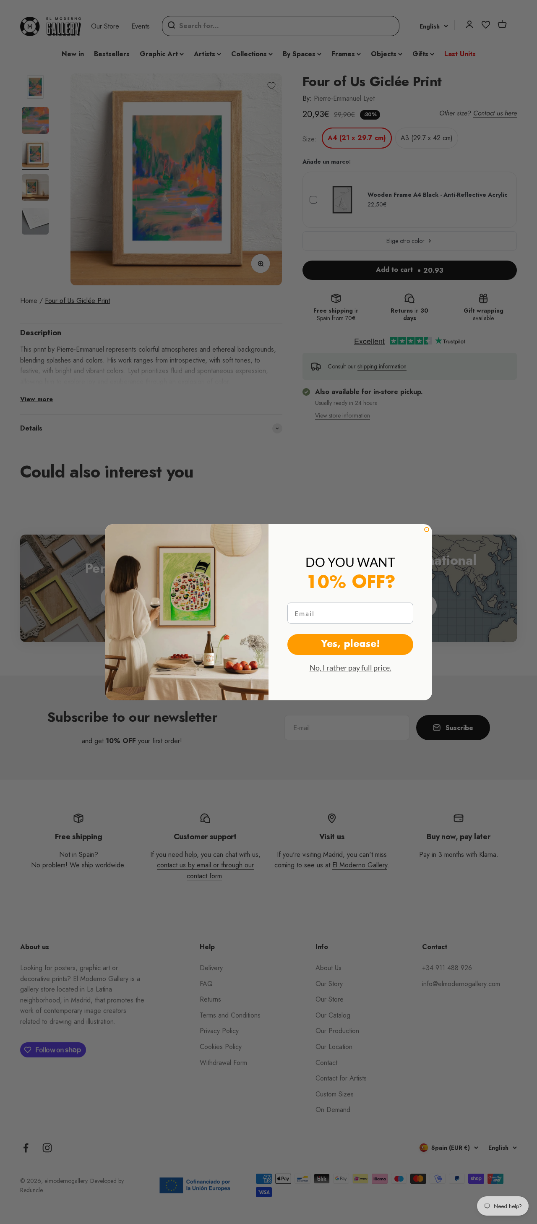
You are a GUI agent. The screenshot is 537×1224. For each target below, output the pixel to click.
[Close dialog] (427, 529)
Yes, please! (350, 644)
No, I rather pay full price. (350, 667)
